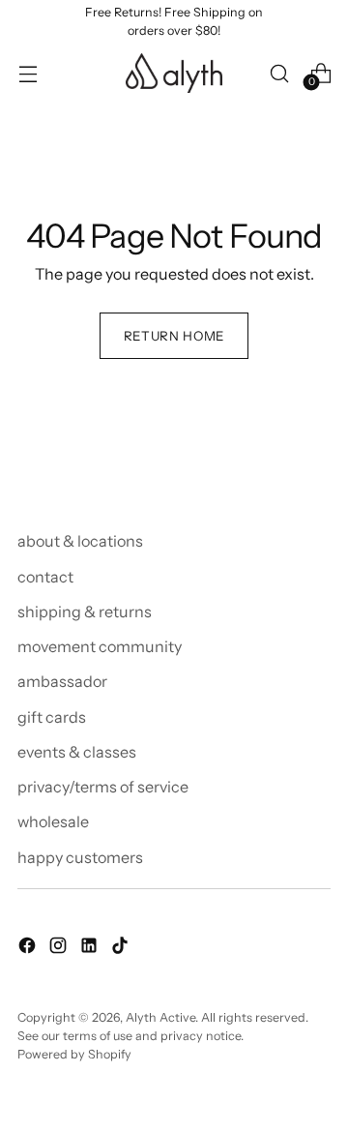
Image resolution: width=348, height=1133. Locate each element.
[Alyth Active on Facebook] (29, 948)
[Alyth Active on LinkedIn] (90, 948)
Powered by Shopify (74, 1054)
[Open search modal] (279, 73)
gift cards (51, 717)
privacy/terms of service (102, 786)
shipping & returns (84, 611)
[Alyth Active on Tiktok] (121, 948)
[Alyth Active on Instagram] (60, 948)
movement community (99, 646)
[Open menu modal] (27, 73)
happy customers (80, 857)
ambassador (62, 681)
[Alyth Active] (174, 73)
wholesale (53, 821)
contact (45, 576)
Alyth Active (160, 1017)
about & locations (80, 541)
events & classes (76, 751)
